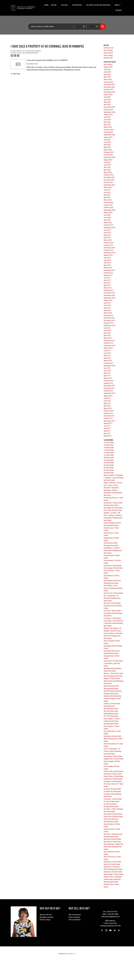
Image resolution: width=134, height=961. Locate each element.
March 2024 (108, 127)
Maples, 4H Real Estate (112, 678)
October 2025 (108, 89)
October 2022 (108, 155)
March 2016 (108, 313)
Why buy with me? (46, 915)
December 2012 (109, 386)
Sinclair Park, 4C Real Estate (113, 771)
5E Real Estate (109, 468)
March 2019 (108, 240)
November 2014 (109, 341)
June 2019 (107, 233)
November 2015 (109, 320)
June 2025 (107, 100)
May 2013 (107, 373)
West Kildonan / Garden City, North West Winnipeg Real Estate (113, 846)
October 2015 (108, 323)
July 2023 (107, 140)
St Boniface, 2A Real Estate (113, 779)
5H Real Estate (109, 473)
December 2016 (109, 293)
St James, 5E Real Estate (112, 789)
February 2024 (109, 130)
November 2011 (109, 416)
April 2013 (107, 376)
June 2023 (107, 142)
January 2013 (108, 383)
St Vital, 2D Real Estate (111, 801)
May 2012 (107, 403)
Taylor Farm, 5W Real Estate (113, 817)
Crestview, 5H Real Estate (112, 566)
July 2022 (107, 162)
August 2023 (108, 137)
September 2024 (109, 112)
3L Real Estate (109, 460)
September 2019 (109, 228)
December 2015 (109, 318)
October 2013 (108, 363)
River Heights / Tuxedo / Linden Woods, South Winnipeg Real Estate (112, 721)
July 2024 (107, 117)
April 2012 (107, 406)
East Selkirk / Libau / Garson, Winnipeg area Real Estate (113, 588)
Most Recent (108, 64)
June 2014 (107, 353)
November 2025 (109, 87)
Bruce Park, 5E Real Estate (113, 510)
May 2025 (107, 102)
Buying (53, 5)
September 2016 (109, 298)
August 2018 (108, 255)
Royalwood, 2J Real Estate (113, 756)
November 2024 (109, 107)
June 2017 (107, 280)
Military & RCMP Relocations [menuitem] (98, 5)
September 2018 (109, 253)
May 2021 (107, 195)
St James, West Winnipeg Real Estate (27, 53)
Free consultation (74, 920)
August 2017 (108, 275)
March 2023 (108, 150)
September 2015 (109, 325)
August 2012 (108, 396)
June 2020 (107, 218)
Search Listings (45, 920)
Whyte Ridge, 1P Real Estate (113, 874)
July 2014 (107, 351)
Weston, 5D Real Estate (112, 864)
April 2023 (107, 147)
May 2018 (107, 263)
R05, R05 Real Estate (111, 709)
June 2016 (107, 305)
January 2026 (108, 82)
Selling (64, 5)
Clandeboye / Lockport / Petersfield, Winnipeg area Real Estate (113, 550)
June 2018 (107, 260)
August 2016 (108, 300)
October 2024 (108, 110)
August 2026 (108, 67)
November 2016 (109, 295)
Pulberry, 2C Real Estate (112, 704)
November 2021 (109, 180)
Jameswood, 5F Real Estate (113, 661)
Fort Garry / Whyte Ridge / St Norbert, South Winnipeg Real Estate (113, 613)
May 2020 (107, 220)
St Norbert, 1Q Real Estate (113, 799)
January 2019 (108, 245)
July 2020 (107, 215)
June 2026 (107, 72)
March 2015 (108, 338)
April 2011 (107, 433)
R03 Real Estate (109, 706)
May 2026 (107, 74)
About (117, 5)
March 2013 (108, 378)
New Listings (108, 50)
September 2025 (109, 92)
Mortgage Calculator (46, 917)
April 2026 (107, 77)
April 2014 (107, 358)
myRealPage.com (70, 953)
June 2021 (107, 192)
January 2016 (108, 315)
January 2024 (108, 132)
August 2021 (108, 187)
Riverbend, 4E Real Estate (112, 736)
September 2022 (109, 157)
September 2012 (109, 393)
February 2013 (109, 381)
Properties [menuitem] (77, 5)
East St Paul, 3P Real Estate (113, 593)
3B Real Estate (109, 458)
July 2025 (107, 97)
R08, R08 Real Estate (111, 714)
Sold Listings (108, 55)
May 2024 (107, 122)
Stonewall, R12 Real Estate (113, 814)
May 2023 (107, 145)
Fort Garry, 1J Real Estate (112, 618)
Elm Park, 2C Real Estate (112, 603)
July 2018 (107, 258)
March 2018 (108, 268)
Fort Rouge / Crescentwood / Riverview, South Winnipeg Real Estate (113, 623)
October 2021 (108, 182)
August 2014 (108, 348)
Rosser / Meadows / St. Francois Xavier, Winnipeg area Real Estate (112, 751)
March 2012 (108, 408)
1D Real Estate (109, 442)
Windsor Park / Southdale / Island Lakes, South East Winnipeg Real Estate (113, 879)
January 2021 (108, 205)
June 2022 (107, 165)
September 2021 (109, 185)
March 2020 (108, 223)
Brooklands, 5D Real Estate (113, 508)
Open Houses (108, 53)
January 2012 (108, 413)
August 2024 (108, 115)
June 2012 (107, 401)
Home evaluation (74, 917)
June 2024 (107, 120)
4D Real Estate (109, 463)
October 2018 (108, 250)
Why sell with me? (75, 915)
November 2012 (109, 388)
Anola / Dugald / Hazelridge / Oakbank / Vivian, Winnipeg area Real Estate (113, 477)
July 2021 (107, 190)
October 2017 (108, 273)
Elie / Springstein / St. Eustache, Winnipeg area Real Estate (112, 598)
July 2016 (107, 303)
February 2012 (109, 411)
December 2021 (109, 177)
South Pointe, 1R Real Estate (113, 776)
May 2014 (107, 356)
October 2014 (108, 343)
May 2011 (107, 431)
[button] (102, 930)
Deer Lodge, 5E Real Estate (113, 568)
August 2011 (108, 423)
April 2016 (107, 310)
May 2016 (107, 308)
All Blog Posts (109, 48)
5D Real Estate (109, 465)
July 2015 (107, 328)
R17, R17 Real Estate (111, 716)
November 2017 (109, 270)
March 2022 (108, 172)
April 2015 (107, 335)
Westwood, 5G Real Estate (113, 872)
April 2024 (107, 125)
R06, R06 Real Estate (111, 711)
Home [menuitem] (46, 5)
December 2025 (109, 84)
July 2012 (107, 398)
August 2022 (108, 160)
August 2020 (108, 212)
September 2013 (109, 366)
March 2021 (108, 200)
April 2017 (107, 285)
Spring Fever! (108, 58)
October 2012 (108, 391)
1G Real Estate (109, 445)
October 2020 (108, 207)
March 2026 (108, 79)
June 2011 (107, 428)
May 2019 (107, 235)
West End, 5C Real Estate (112, 842)
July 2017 (107, 278)
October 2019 (108, 225)
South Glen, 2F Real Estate (113, 774)
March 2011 (108, 436)
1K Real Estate (109, 453)
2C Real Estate (109, 455)
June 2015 (107, 330)
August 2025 (108, 94)
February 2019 (109, 243)
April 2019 (107, 238)
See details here (32, 64)
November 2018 (109, 248)
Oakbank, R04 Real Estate (112, 696)
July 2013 (107, 368)
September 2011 (109, 421)
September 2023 (109, 135)
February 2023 (109, 152)
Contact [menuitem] (118, 10)
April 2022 (107, 170)
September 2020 (109, 210)
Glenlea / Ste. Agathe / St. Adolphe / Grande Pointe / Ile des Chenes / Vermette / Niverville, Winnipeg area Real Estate (113, 633)
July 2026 (107, 69)
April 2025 (107, 105)
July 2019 (107, 230)
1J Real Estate (109, 450)
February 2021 (109, 202)
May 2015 (107, 333)
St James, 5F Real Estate (112, 791)
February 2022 (109, 175)
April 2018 (107, 265)
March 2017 (108, 288)
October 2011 (108, 418)
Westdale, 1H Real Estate (112, 862)
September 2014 (109, 346)
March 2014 (108, 361)
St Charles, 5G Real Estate (113, 781)
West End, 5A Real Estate (112, 839)
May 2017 (107, 283)
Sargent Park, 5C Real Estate (113, 759)
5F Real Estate (109, 470)
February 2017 (109, 290)
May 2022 (107, 167)
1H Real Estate (109, 448)
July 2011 (107, 426)
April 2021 (107, 197)
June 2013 (107, 371)
